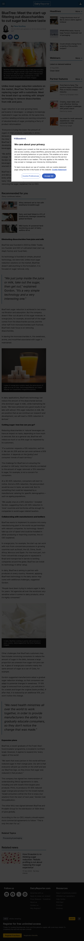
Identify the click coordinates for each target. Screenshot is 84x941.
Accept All (48, 176)
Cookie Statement (59, 170)
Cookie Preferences (30, 176)
